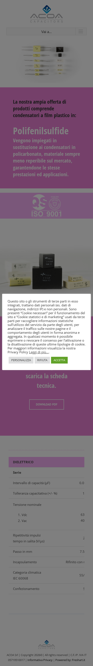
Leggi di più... (39, 352)
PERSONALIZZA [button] (21, 360)
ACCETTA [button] (59, 360)
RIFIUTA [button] (42, 360)
